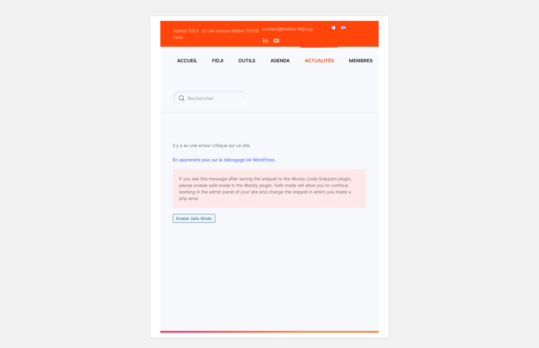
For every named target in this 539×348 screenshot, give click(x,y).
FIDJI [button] (217, 61)
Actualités (319, 61)
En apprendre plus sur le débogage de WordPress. (224, 159)
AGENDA (280, 61)
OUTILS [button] (246, 61)
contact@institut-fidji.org (287, 28)
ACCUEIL (187, 61)
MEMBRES (361, 61)
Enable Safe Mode (194, 218)
